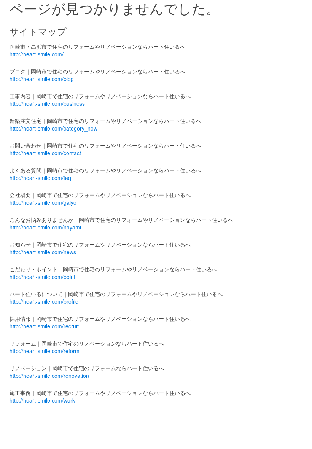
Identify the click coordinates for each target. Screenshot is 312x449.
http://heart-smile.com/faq (40, 178)
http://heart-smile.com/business (47, 103)
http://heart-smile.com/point (42, 276)
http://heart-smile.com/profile (44, 301)
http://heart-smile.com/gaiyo (43, 202)
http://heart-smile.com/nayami (45, 227)
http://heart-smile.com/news (43, 252)
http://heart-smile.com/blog (42, 79)
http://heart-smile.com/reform (45, 351)
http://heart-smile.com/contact (45, 153)
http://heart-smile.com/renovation (49, 375)
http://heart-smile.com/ (37, 54)
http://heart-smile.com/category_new (53, 128)
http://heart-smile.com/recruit (44, 326)
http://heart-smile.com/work (42, 400)
